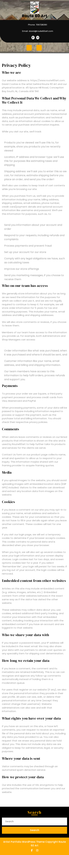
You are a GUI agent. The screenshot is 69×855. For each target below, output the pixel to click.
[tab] (29, 48)
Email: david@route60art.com (28, 31)
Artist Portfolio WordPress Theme (24, 841)
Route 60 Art (34, 16)
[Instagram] (37, 37)
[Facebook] (33, 37)
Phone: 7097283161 (25, 24)
